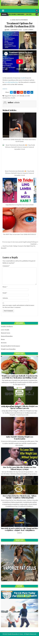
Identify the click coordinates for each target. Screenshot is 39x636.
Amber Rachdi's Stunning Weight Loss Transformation (19, 438)
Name (5, 287)
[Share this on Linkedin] (31, 92)
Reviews (3, 342)
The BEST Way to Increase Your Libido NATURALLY (19, 234)
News (3, 339)
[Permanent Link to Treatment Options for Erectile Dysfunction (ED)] (19, 40)
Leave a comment (29, 29)
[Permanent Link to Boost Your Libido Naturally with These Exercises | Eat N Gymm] (19, 125)
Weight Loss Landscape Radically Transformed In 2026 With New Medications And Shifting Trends (20, 377)
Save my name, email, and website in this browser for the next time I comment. (18, 306)
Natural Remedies (7, 336)
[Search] (37, 10)
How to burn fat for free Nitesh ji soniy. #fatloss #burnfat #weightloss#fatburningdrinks (19, 497)
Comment (6, 266)
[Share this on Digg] (28, 92)
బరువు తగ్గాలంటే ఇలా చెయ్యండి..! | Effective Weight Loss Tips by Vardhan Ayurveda (19, 407)
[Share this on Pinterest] (18, 92)
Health (22, 78)
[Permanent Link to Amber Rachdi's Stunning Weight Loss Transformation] (19, 426)
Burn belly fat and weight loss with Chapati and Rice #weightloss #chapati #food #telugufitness (19, 529)
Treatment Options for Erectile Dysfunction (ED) (19, 25)
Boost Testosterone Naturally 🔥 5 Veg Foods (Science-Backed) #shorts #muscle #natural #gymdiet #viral (19, 173)
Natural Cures (5, 333)
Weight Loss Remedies (8, 349)
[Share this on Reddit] (21, 92)
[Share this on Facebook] (14, 92)
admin (7, 29)
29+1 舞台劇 (20, 96)
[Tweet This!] (11, 92)
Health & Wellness (7, 326)
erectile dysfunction (11, 82)
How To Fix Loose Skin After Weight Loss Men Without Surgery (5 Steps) (19, 468)
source (5, 89)
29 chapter (12, 96)
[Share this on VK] (25, 92)
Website (5, 298)
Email (5, 293)
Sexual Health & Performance (20, 20)
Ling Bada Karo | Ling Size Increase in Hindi (19, 204)
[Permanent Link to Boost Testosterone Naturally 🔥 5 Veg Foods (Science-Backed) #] (19, 156)
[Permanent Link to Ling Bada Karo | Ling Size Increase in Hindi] (19, 190)
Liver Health (5, 330)
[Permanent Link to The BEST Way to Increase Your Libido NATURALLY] (19, 219)
